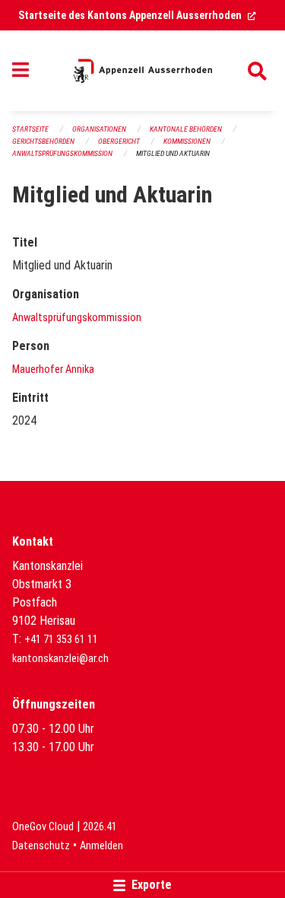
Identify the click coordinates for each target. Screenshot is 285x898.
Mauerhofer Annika (53, 369)
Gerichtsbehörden (43, 141)
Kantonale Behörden (186, 129)
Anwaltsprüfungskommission (62, 153)
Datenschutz (41, 845)
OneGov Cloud (43, 826)
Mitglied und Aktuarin (173, 153)
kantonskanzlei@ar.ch (60, 658)
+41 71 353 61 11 (61, 639)
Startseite (30, 129)
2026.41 (100, 826)
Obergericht (119, 141)
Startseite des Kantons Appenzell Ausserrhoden (137, 15)
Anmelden (101, 845)
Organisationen (99, 129)
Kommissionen (187, 141)
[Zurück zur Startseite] (142, 70)
